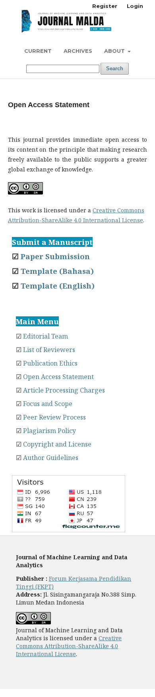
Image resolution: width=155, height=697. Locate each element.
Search (114, 68)
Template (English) (58, 286)
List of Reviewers (49, 349)
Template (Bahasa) (57, 271)
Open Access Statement (58, 376)
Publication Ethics (50, 363)
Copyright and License (57, 444)
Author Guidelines (50, 457)
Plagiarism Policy (49, 430)
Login (135, 6)
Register (104, 6)
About (115, 51)
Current (38, 51)
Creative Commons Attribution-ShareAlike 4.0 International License (69, 646)
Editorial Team (45, 336)
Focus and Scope (47, 403)
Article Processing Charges (64, 390)
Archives (78, 51)
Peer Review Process (54, 417)
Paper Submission (55, 256)
